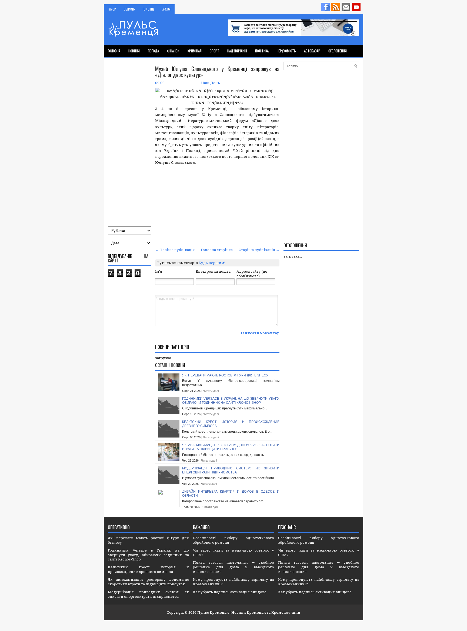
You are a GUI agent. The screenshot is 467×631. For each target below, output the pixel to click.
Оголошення (337, 51)
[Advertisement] (217, 205)
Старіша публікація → (259, 249)
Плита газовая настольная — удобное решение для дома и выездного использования (233, 567)
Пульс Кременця (213, 612)
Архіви (166, 9)
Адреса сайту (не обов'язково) (251, 273)
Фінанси (173, 51)
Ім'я (158, 271)
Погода (153, 51)
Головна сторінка (217, 249)
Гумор (112, 9)
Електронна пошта (213, 271)
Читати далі (211, 390)
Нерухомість (286, 51)
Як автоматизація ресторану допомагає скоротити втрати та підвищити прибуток (230, 447)
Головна (114, 51)
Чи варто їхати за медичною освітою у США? (233, 552)
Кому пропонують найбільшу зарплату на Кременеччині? (233, 581)
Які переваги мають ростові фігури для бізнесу (225, 375)
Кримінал (195, 51)
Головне (148, 9)
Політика (262, 51)
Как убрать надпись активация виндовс (229, 591)
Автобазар (312, 51)
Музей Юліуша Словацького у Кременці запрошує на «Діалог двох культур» (217, 72)
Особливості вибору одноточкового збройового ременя (233, 540)
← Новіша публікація (175, 249)
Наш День (210, 82)
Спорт (214, 51)
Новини (134, 51)
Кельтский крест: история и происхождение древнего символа (148, 569)
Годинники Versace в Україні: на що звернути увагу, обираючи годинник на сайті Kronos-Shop (230, 401)
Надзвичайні (237, 51)
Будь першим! (212, 262)
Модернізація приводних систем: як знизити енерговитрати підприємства (230, 470)
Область (129, 9)
